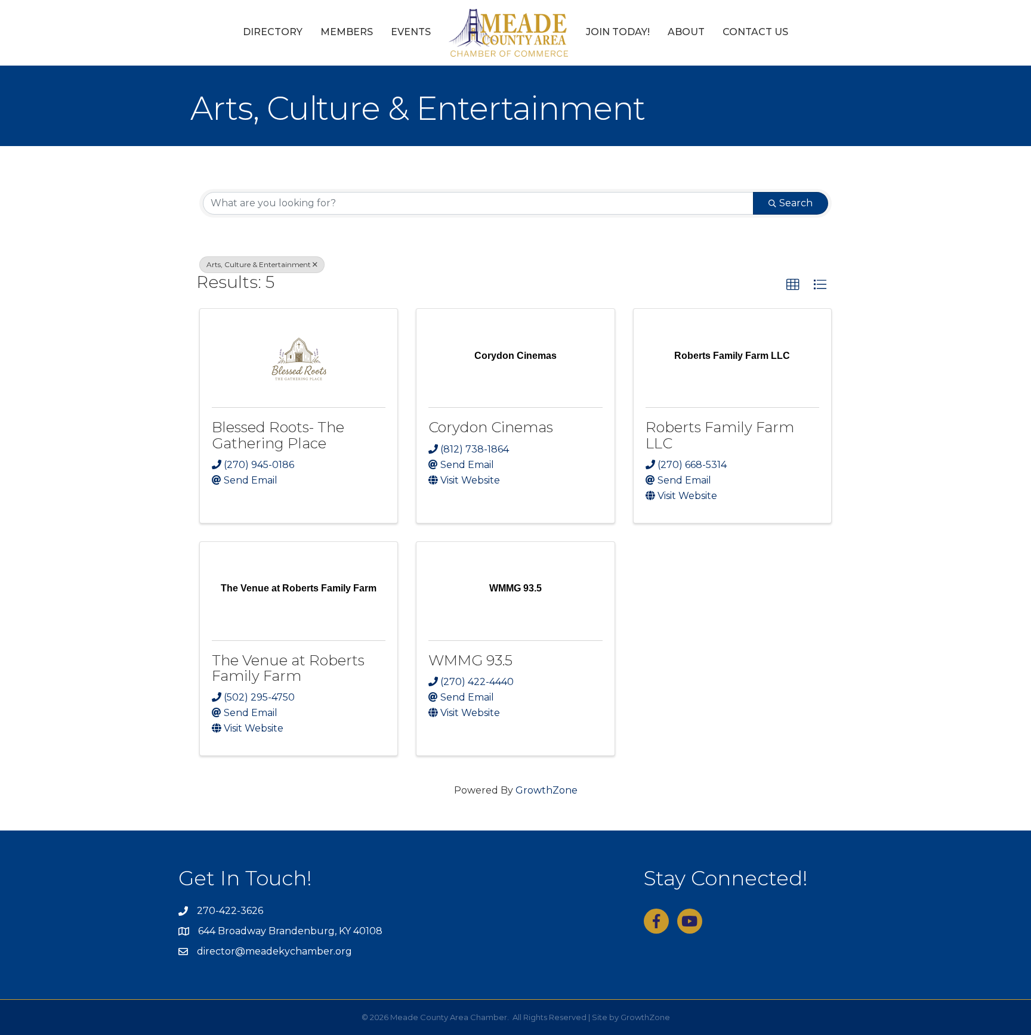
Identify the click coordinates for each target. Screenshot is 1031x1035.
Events (411, 32)
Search (796, 203)
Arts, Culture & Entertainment (258, 264)
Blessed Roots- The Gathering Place (278, 435)
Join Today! (618, 32)
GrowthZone (547, 790)
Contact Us (755, 32)
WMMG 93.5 (470, 660)
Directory (272, 32)
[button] (793, 285)
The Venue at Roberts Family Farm (288, 668)
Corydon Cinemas (490, 427)
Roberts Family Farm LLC (720, 435)
